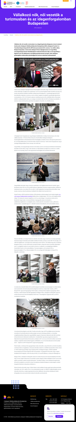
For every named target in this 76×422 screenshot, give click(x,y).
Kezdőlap (6, 35)
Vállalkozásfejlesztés (30, 6)
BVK (11, 6)
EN (70, 0)
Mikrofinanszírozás (43, 6)
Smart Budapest (55, 6)
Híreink (5, 6)
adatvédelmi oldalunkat (58, 413)
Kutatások (18, 6)
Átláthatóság (66, 0)
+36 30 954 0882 (53, 402)
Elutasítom (51, 416)
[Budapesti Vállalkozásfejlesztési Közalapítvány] (9, 3)
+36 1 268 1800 (53, 399)
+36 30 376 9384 (53, 400)
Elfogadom (59, 416)
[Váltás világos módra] (13, 397)
